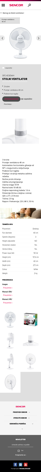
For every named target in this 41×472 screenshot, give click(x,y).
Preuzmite (7, 288)
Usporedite (8, 68)
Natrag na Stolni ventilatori (13, 13)
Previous (2, 38)
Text (22, 450)
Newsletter (21, 439)
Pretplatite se (20, 455)
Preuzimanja (7, 104)
